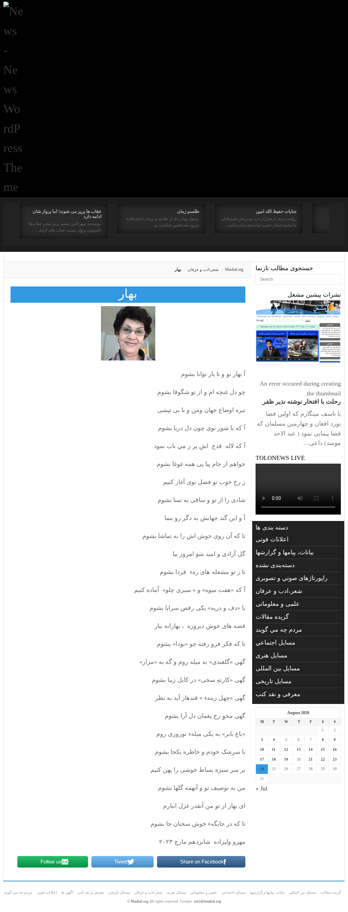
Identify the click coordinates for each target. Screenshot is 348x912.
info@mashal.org (207, 901)
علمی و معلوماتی (278, 603)
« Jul (261, 788)
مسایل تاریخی (274, 681)
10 (262, 749)
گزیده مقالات (272, 616)
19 (286, 759)
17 (262, 759)
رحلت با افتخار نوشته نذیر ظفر (302, 401)
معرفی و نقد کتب (278, 694)
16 (335, 749)
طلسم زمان (188, 211)
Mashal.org (234, 269)
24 (262, 769)
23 (335, 759)
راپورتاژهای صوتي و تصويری (292, 578)
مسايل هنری (272, 655)
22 (323, 759)
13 (299, 749)
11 (274, 749)
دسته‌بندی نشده (275, 565)
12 (286, 749)
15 (323, 749)
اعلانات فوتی (272, 539)
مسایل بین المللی (278, 668)
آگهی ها (67, 892)
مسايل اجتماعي (275, 642)
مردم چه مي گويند (279, 629)
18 (274, 759)
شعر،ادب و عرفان (203, 269)
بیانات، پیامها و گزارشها (285, 552)
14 (311, 749)
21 (311, 759)
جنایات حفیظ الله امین (276, 211)
